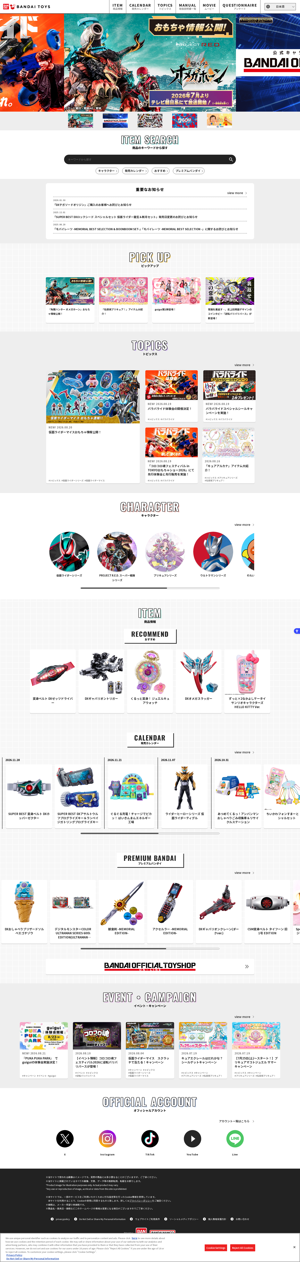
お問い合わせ (242, 1219)
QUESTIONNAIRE (240, 6)
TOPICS (165, 6)
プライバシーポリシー (141, 1200)
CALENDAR (140, 6)
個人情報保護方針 (217, 1219)
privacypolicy (63, 1219)
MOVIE (209, 6)
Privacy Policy (14, 1255)
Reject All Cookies (242, 1247)
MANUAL (187, 6)
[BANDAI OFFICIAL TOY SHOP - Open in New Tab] (150, 966)
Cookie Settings (215, 1247)
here (134, 1238)
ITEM (117, 6)
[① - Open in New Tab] (150, 63)
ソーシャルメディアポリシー (184, 1219)
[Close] (294, 1247)
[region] (150, 1247)
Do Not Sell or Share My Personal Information (102, 1219)
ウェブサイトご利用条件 (147, 1219)
